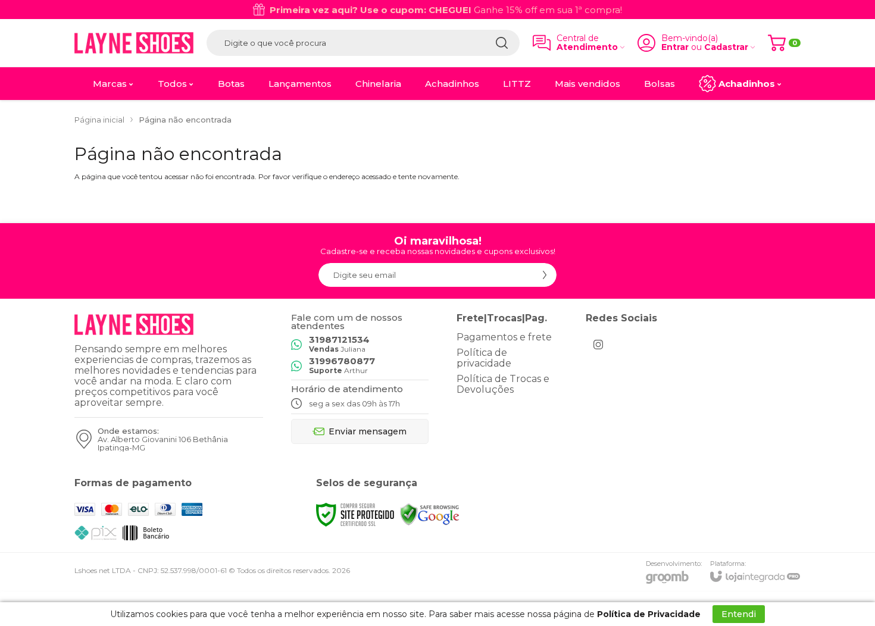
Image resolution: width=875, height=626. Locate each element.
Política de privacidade (484, 358)
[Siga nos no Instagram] (598, 344)
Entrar (675, 47)
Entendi (738, 614)
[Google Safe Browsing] (430, 513)
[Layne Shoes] (133, 43)
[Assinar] (545, 275)
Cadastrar (726, 47)
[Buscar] (502, 43)
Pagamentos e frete (504, 337)
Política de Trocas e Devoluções (503, 384)
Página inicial (99, 119)
